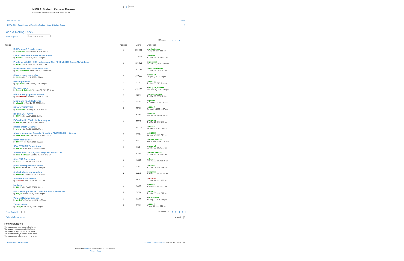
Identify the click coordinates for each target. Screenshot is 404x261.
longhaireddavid (22, 71)
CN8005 (152, 133)
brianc (18, 129)
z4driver (152, 120)
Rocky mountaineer (22, 140)
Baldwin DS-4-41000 (23, 114)
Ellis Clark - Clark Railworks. (27, 101)
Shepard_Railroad (23, 90)
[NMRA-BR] (18, 10)
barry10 (152, 81)
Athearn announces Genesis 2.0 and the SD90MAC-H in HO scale (44, 133)
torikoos (19, 181)
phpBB (86, 248)
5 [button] (182, 40)
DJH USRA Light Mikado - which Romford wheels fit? (39, 191)
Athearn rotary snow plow (26, 75)
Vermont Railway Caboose (26, 198)
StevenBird (20, 109)
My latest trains (20, 88)
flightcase (20, 84)
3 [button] (175, 40)
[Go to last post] (161, 49)
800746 (18, 116)
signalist (19, 174)
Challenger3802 (155, 94)
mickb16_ (20, 103)
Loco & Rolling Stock (18, 32)
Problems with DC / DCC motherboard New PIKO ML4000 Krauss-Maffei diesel (51, 62)
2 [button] (172, 40)
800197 (18, 187)
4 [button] (179, 40)
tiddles (18, 77)
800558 (18, 142)
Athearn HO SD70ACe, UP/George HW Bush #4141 (37, 152)
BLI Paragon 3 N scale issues (27, 49)
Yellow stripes (20, 204)
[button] (185, 40)
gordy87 (19, 200)
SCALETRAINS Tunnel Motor (27, 146)
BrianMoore (154, 198)
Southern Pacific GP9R (24, 178)
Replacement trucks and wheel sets (30, 68)
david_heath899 (22, 135)
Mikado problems (21, 81)
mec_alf (152, 75)
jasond (152, 101)
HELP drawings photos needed (28, 94)
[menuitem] (19, 20)
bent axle (17, 185)
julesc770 (20, 64)
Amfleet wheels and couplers (27, 172)
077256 (18, 168)
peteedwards (21, 51)
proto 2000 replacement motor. (28, 165)
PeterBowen (21, 97)
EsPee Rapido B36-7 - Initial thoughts (31, 120)
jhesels (19, 58)
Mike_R (152, 107)
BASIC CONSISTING (23, 107)
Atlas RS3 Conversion (24, 159)
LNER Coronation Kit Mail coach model (32, 55)
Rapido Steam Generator (25, 127)
